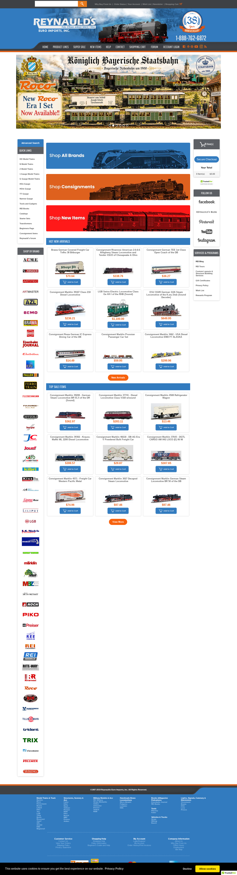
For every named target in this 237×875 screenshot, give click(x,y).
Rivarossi (41, 819)
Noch (66, 806)
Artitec (66, 821)
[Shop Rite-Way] (30, 667)
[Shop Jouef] (30, 448)
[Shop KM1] (30, 490)
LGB (38, 813)
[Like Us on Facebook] (184, 47)
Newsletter (158, 4)
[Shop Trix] (30, 740)
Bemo (39, 817)
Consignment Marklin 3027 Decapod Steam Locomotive (118, 480)
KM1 (38, 827)
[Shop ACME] (30, 260)
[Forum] (154, 47)
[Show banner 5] (124, 125)
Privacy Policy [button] (114, 868)
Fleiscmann (41, 804)
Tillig (39, 815)
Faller (66, 802)
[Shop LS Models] (30, 531)
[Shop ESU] (30, 365)
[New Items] (95, 47)
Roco (39, 802)
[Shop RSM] (30, 698)
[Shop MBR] (30, 573)
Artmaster (97, 806)
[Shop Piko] (30, 615)
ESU (183, 806)
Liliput (39, 808)
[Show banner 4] (120, 125)
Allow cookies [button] (207, 868)
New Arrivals (118, 377)
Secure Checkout (207, 159)
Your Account (134, 4)
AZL (38, 823)
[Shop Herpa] (30, 427)
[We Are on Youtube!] (196, 47)
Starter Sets (25, 218)
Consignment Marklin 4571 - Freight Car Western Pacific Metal (70, 480)
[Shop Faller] (30, 375)
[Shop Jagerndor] (30, 438)
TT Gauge (24, 194)
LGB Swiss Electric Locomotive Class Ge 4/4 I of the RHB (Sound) (118, 292)
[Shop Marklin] (30, 563)
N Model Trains (26, 164)
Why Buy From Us (103, 4)
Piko (38, 810)
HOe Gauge (25, 184)
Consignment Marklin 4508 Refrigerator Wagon (166, 396)
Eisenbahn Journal (159, 802)
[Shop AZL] (30, 302)
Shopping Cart (172, 4)
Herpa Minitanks (100, 802)
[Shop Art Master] (30, 292)
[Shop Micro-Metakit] (30, 594)
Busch (66, 815)
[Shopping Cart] (137, 47)
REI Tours (200, 266)
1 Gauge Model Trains (29, 174)
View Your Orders (63, 843)
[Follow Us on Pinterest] (192, 47)
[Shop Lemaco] (30, 500)
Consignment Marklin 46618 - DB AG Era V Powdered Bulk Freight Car (118, 438)
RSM (65, 812)
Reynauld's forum (28, 238)
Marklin (40, 800)
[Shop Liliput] (30, 511)
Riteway (154, 811)
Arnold (39, 825)
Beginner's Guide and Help (99, 845)
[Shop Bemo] (30, 312)
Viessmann (186, 802)
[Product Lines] (61, 47)
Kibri (66, 804)
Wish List (147, 4)
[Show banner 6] (127, 125)
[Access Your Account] (170, 47)
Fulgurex (123, 804)
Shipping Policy (63, 845)
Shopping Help (99, 841)
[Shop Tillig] (30, 719)
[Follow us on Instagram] (201, 47)
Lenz (183, 808)
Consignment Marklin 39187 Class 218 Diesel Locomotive (70, 293)
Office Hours (178, 845)
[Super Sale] (79, 47)
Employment (178, 847)
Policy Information (98, 843)
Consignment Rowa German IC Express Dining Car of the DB (70, 335)
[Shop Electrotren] (30, 354)
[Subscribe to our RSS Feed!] (205, 47)
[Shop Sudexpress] (30, 709)
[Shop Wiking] (30, 771)
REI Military (98, 800)
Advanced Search (31, 143)
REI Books (24, 209)
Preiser (67, 810)
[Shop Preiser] (30, 625)
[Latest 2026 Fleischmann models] (118, 92)
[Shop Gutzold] (30, 417)
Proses (67, 819)
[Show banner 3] (117, 125)
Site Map (178, 849)
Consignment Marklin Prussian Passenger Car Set (118, 335)
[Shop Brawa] (30, 323)
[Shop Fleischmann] (30, 396)
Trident (96, 810)
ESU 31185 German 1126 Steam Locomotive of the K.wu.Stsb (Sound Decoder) (166, 295)
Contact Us (63, 841)
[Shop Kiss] (30, 479)
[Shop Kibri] (30, 469)
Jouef (39, 821)
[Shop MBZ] (30, 584)
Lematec (123, 806)
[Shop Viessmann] (30, 750)
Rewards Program (204, 295)
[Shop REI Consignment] (30, 646)
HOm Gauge (25, 189)
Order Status (120, 4)
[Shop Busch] (30, 333)
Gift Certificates (203, 280)
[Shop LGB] (30, 521)
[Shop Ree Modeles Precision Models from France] (30, 636)
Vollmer (67, 808)
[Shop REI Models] (30, 657)
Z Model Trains (26, 169)
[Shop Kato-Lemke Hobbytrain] (30, 458)
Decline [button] (187, 868)
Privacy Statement (63, 847)
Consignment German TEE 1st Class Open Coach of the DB (166, 251)
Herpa (153, 819)
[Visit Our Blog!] (188, 47)
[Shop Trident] (30, 730)
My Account (139, 843)
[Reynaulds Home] (40, 47)
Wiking (154, 821)
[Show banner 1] (110, 125)
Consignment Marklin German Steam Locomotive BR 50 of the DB (166, 480)
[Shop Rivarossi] (30, 677)
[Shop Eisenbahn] (30, 344)
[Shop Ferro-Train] (30, 385)
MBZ (65, 817)
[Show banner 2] (113, 125)
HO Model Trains (27, 159)
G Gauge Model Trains (30, 179)
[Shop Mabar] (30, 542)
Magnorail (41, 829)
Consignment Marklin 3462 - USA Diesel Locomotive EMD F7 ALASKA (166, 335)
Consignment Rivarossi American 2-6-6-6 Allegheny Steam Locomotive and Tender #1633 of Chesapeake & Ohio (118, 252)
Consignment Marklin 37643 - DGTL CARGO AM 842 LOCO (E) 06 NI (166, 438)
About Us (179, 841)
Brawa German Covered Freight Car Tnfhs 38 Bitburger (70, 251)
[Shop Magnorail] (30, 552)
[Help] (109, 47)
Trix (38, 811)
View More (118, 522)
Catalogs (24, 214)
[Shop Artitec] (30, 281)
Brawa (39, 806)
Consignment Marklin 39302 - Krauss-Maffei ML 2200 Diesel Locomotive (70, 438)
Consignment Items (29, 233)
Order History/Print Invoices (139, 845)
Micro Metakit (125, 802)
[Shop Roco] (30, 688)
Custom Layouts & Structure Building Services (204, 273)
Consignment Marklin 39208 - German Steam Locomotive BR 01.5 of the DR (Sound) (70, 398)
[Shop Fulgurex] (30, 406)
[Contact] (120, 47)
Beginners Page (27, 228)
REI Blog (200, 261)
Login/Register (139, 841)
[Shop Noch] (30, 604)
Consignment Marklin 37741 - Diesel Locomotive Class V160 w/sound (118, 396)
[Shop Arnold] (30, 271)
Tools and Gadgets (28, 204)
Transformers (26, 223)
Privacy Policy (202, 285)
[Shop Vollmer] (30, 761)
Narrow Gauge (26, 199)
